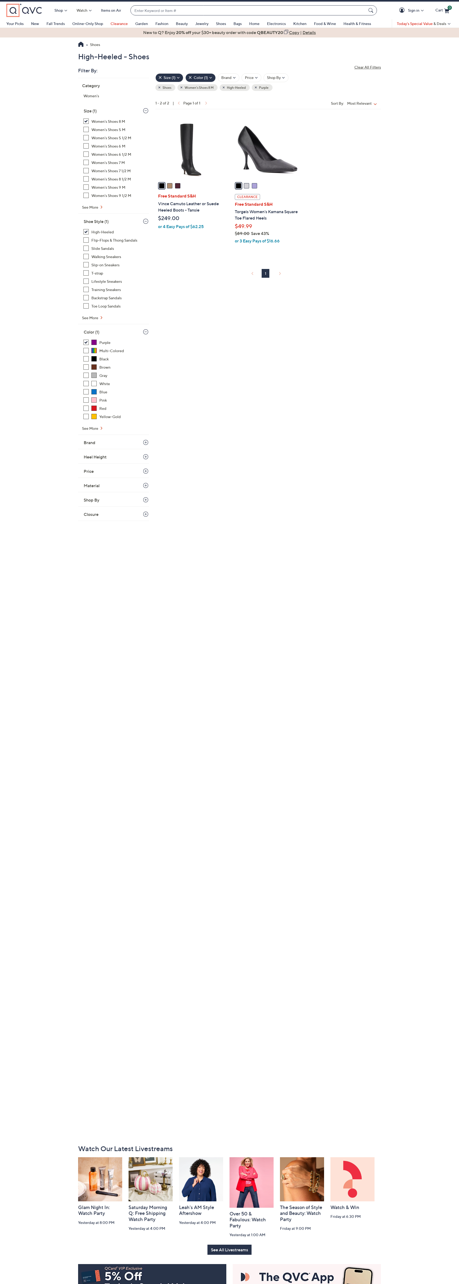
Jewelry (202, 23)
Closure (91, 514)
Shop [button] (58, 10)
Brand (89, 442)
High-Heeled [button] (236, 88)
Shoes (221, 23)
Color (91, 332)
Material (92, 485)
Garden (141, 23)
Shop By (91, 500)
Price (89, 471)
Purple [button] (263, 88)
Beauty (182, 23)
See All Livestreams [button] (229, 1249)
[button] (403, 10)
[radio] (161, 185)
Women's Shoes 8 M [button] (199, 88)
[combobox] (248, 10)
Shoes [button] (166, 88)
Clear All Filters (367, 67)
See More (90, 207)
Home (254, 23)
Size (90, 110)
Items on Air (111, 10)
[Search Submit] (372, 10)
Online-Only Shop (87, 23)
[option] (229, 32)
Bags (237, 23)
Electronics (276, 23)
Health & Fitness (357, 23)
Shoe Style (96, 221)
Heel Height (95, 457)
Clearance (119, 23)
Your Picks (15, 23)
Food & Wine (325, 23)
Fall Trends (55, 23)
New (35, 23)
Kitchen (300, 23)
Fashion (161, 23)
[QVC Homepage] (80, 45)
